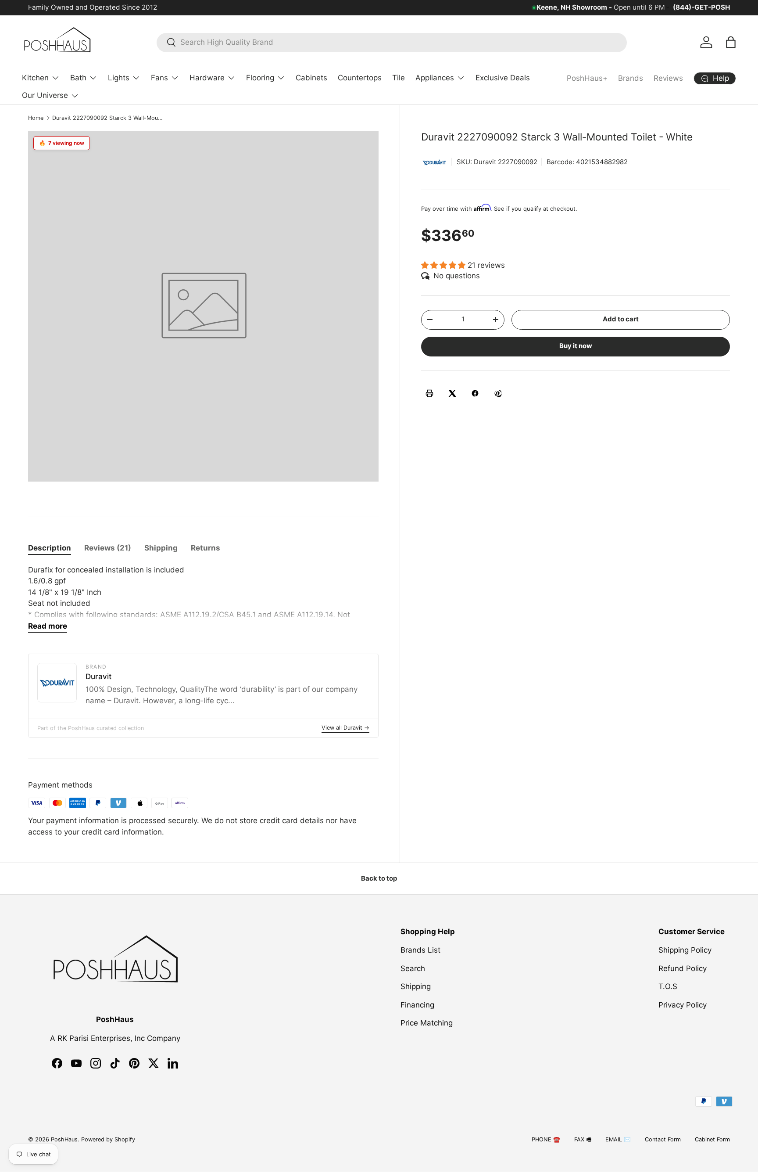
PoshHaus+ (587, 78)
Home (35, 118)
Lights (118, 77)
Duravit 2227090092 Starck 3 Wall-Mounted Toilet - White (108, 118)
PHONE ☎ (546, 1139)
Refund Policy (682, 968)
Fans (159, 77)
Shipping (415, 986)
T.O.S (667, 986)
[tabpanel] (203, 599)
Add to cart (621, 319)
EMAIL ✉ (618, 1139)
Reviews (668, 78)
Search (412, 968)
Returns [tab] (205, 547)
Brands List (420, 950)
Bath (78, 77)
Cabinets (311, 77)
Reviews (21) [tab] (107, 547)
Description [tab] (49, 547)
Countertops (360, 77)
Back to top (379, 878)
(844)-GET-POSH (701, 7)
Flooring (260, 77)
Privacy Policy (682, 1004)
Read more (47, 626)
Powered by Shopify (108, 1139)
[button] (730, 42)
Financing (417, 1004)
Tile (398, 77)
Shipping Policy (685, 950)
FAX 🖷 (582, 1139)
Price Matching (426, 1022)
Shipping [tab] (161, 547)
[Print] (429, 393)
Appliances (434, 77)
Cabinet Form (712, 1139)
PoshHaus (64, 1139)
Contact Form (663, 1139)
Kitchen (35, 77)
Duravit (98, 676)
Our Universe (45, 95)
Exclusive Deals (503, 77)
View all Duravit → (345, 727)
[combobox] (392, 42)
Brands (630, 78)
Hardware (207, 77)
